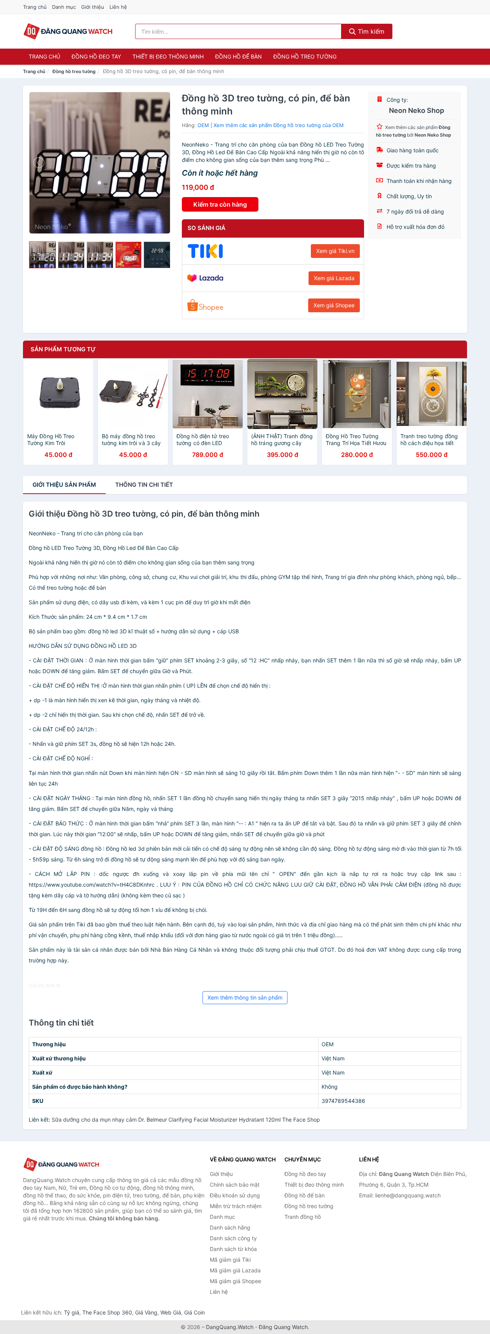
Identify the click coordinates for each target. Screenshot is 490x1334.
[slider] (42, 254)
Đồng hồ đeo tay (96, 56)
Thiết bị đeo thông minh (168, 56)
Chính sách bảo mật (235, 1184)
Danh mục (64, 7)
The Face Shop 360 (107, 1312)
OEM (203, 125)
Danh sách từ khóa (233, 1249)
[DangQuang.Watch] (68, 31)
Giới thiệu (92, 7)
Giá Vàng (146, 1312)
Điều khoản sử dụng (235, 1195)
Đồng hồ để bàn (238, 56)
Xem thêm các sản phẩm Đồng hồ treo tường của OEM (279, 125)
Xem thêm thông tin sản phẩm (245, 997)
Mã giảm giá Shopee (235, 1281)
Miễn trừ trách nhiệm (235, 1206)
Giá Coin (194, 1312)
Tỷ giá (71, 1312)
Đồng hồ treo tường (304, 56)
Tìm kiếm (370, 31)
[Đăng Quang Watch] (61, 1164)
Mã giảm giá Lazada (235, 1270)
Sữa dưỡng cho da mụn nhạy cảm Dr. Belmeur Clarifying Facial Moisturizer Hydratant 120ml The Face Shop (186, 1119)
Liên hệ (118, 7)
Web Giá (170, 1312)
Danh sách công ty (233, 1238)
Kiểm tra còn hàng (220, 204)
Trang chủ (35, 7)
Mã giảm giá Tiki (230, 1259)
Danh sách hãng (230, 1227)
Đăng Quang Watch (283, 1327)
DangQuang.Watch (229, 1327)
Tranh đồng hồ (302, 1216)
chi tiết (144, 484)
